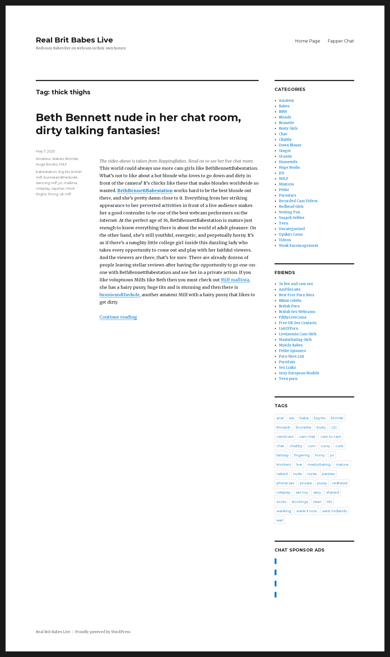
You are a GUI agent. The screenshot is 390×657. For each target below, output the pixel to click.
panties (328, 474)
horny (320, 455)
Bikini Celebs (290, 300)
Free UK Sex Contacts (298, 323)
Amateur (43, 158)
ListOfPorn (288, 328)
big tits (64, 171)
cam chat (307, 436)
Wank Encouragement (298, 245)
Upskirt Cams (291, 234)
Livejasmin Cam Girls (298, 334)
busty (321, 427)
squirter (58, 188)
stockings (300, 501)
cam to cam (330, 436)
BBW (283, 111)
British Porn (289, 306)
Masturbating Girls (295, 339)
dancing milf (46, 183)
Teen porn (288, 378)
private (306, 483)
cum (311, 446)
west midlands (334, 511)
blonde (337, 418)
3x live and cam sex (296, 284)
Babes (58, 158)
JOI (281, 173)
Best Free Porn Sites (296, 295)
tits (329, 501)
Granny (285, 156)
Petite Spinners (292, 351)
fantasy (282, 455)
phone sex (285, 483)
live (299, 464)
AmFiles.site (290, 289)
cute (339, 446)
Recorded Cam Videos (298, 201)
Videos (285, 240)
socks (281, 501)
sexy (317, 492)
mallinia (70, 183)
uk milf (65, 194)
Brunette (286, 123)
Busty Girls (288, 128)
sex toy (302, 492)
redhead (339, 483)
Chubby (285, 139)
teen (317, 501)
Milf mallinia (235, 279)
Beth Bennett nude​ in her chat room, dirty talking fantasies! (138, 124)
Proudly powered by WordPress (102, 632)
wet (279, 520)
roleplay (43, 188)
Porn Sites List (291, 356)
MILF (63, 164)
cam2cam (285, 436)
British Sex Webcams (297, 312)
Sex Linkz (287, 367)
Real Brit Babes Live (74, 39)
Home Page (307, 41)
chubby (295, 446)
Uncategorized (292, 229)
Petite (284, 190)
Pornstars (287, 195)
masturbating (319, 464)
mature (342, 464)
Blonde (71, 158)
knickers (283, 464)
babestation (46, 171)
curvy (325, 446)
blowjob (283, 427)
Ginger (285, 151)
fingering (302, 455)
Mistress (286, 184)
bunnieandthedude (119, 294)
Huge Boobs (47, 164)
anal (280, 418)
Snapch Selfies (291, 217)
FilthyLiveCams (292, 317)
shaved (332, 492)
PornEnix (287, 362)
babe (304, 418)
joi (60, 183)
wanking (283, 511)
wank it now (306, 511)
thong (53, 194)
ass (291, 418)
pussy (322, 483)
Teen (283, 223)
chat (280, 446)
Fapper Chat (341, 41)
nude (297, 474)
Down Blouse (290, 145)
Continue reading (118, 317)
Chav (283, 134)
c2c (334, 427)
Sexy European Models (299, 373)
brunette (303, 427)
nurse (312, 474)
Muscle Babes (291, 345)
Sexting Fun (289, 212)
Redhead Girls (291, 206)
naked (282, 474)
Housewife (288, 162)
